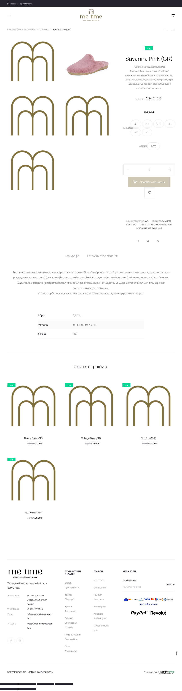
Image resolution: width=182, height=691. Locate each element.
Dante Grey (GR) (33, 438)
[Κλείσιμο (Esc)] (9, 684)
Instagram (27, 3)
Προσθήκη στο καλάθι (152, 182)
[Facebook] (11, 640)
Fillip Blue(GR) (148, 438)
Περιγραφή (72, 256)
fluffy (163, 224)
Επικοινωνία (100, 587)
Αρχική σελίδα (14, 29)
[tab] (72, 255)
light (169, 224)
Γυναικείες (44, 29)
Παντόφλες (29, 29)
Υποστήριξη (100, 606)
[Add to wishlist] (149, 192)
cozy (157, 224)
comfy (151, 224)
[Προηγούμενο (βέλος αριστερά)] (9, 689)
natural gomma (155, 228)
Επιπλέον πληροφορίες (102, 256)
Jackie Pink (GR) (34, 512)
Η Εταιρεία (99, 580)
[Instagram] (19, 640)
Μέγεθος (126, 127)
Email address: (129, 580)
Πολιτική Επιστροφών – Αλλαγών (72, 623)
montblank (141, 228)
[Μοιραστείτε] (27, 684)
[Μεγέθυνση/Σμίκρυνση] (64, 684)
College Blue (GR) (91, 438)
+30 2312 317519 (35, 609)
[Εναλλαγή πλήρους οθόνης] (45, 684)
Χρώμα (143, 146)
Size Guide (149, 112)
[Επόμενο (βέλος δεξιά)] (27, 689)
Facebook (12, 3)
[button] (136, 123)
